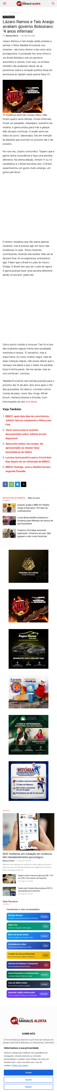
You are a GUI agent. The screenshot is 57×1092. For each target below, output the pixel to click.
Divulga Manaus (15, 915)
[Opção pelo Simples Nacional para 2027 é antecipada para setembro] (9, 891)
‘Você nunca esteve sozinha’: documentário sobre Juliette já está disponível (25, 434)
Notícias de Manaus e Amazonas (23, 963)
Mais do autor (34, 498)
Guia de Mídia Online (17, 983)
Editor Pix (12, 925)
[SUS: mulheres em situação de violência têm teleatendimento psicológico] (28, 832)
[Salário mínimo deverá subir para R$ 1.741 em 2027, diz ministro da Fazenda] (9, 878)
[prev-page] (4, 543)
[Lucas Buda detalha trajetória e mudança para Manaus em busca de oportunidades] (9, 520)
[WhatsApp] (11, 484)
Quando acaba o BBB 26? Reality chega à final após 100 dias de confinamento (33, 508)
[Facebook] (5, 484)
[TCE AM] (28, 566)
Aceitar (28, 1072)
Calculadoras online (17, 944)
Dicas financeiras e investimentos (23, 973)
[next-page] (8, 543)
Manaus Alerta (12, 36)
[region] (28, 1068)
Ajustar (28, 1080)
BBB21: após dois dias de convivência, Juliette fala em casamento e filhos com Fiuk (28, 420)
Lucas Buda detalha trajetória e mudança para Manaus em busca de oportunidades (35, 520)
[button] (4, 3)
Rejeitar (28, 1087)
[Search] (53, 3)
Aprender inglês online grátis (21, 992)
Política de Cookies (20, 1065)
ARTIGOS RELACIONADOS (14, 498)
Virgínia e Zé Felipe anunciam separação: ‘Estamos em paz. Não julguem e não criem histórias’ (34, 533)
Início (5, 12)
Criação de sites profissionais (21, 954)
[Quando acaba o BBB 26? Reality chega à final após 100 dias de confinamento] (9, 507)
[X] (23, 484)
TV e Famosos (14, 12)
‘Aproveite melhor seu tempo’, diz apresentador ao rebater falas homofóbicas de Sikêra (24, 447)
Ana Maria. (32, 401)
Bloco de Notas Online (18, 934)
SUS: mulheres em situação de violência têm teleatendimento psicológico (27, 855)
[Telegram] (17, 484)
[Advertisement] (28, 206)
